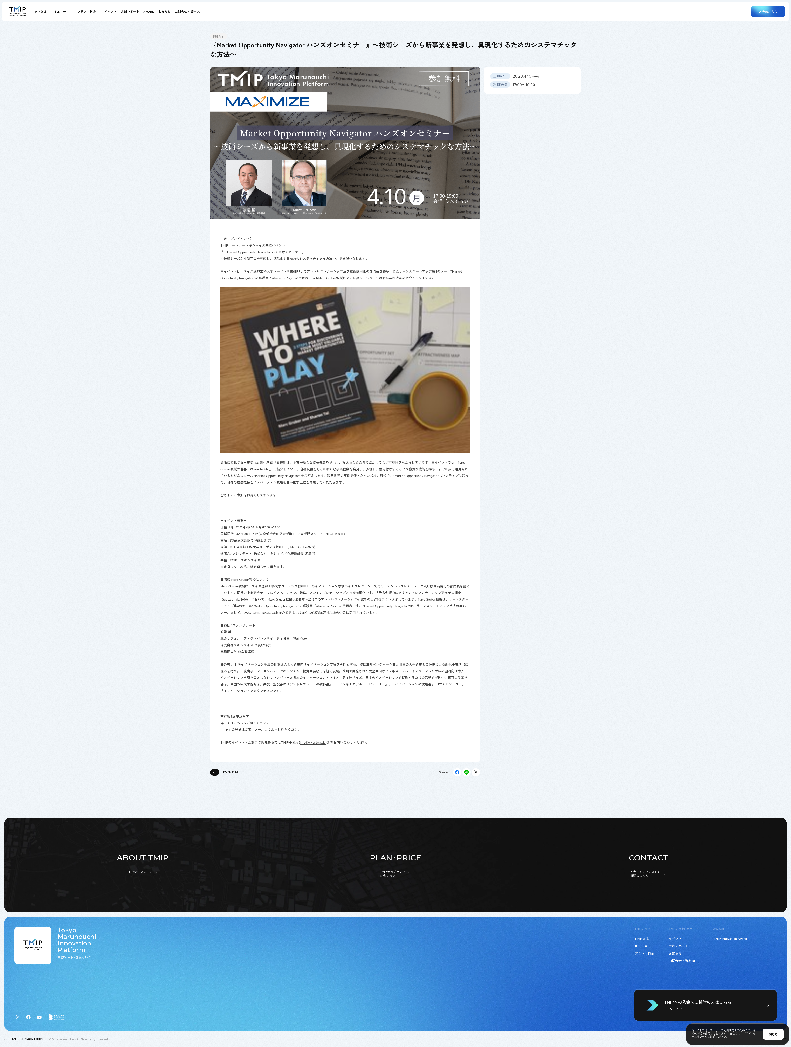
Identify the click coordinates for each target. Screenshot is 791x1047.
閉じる (773, 1034)
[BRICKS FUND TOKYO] (56, 1017)
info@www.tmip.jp (313, 742)
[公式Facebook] (28, 1017)
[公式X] (17, 1017)
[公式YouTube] (39, 1017)
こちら (238, 722)
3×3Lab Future (247, 533)
